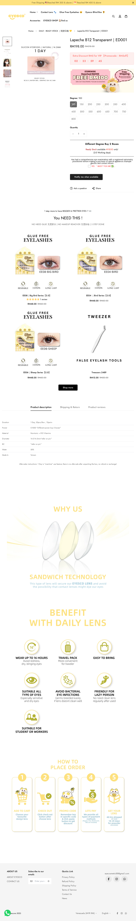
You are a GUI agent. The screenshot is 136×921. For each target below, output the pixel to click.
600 (99, 111)
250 (98, 104)
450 (73, 111)
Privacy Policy (68, 877)
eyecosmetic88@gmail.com (117, 873)
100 (73, 104)
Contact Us (67, 894)
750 (124, 111)
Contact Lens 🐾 (48, 12)
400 (124, 104)
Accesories (35, 20)
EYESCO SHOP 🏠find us (55, 20)
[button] (125, 16)
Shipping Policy (69, 885)
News (64, 898)
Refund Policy (68, 881)
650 (107, 111)
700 (116, 111)
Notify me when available (86, 176)
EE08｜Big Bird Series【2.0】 (37, 295)
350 (115, 104)
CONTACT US (13, 881)
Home (33, 12)
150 (82, 104)
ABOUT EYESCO (14, 877)
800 (73, 119)
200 (90, 104)
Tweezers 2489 (99, 372)
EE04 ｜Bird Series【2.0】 (99, 295)
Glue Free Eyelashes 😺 (71, 12)
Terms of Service (69, 889)
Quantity (74, 127)
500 (82, 111)
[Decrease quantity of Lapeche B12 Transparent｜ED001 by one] (73, 134)
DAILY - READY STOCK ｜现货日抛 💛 (55, 30)
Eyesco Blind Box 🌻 (95, 12)
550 (90, 111)
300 (107, 104)
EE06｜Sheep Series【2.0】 (37, 372)
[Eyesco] (16, 16)
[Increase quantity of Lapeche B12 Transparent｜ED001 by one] (84, 134)
